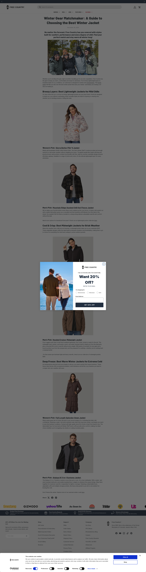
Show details (91, 568)
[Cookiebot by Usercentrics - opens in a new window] (14, 568)
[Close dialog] (103, 264)
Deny (125, 562)
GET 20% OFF (89, 305)
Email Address (79, 296)
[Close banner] (140, 555)
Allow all (125, 557)
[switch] (52, 568)
